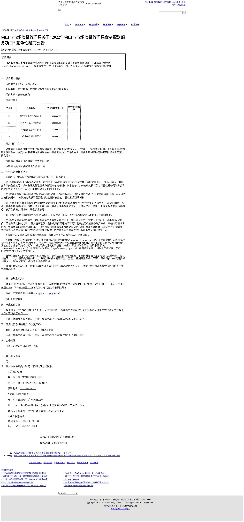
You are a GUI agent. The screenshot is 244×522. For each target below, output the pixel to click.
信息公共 (20, 30)
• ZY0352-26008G (71, 479)
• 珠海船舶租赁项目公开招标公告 (78, 486)
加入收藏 (48, 462)
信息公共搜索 (35, 462)
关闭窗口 (94, 462)
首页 (12, 30)
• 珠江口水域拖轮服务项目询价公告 (17, 482)
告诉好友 (60, 462)
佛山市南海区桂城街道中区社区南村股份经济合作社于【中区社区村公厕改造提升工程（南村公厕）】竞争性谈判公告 (67, 455)
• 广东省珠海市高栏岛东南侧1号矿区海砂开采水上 (23, 473)
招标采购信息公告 (34, 30)
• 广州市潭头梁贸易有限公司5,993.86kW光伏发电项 (24, 479)
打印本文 (71, 462)
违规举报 (82, 462)
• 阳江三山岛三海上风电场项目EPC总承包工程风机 (86, 476)
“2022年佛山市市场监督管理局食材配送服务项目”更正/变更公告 (42, 453)
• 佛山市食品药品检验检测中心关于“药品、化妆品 (23, 486)
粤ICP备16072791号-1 (120, 509)
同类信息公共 (7, 470)
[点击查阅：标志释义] (59, 10)
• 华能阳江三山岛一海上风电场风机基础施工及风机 (24, 476)
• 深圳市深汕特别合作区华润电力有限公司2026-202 (86, 482)
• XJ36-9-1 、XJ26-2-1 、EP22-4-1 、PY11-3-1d (84, 473)
